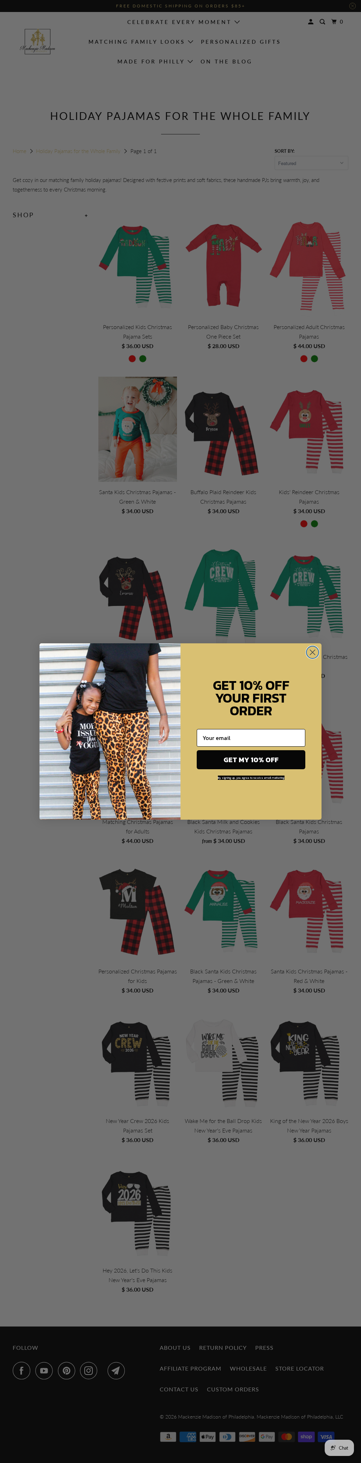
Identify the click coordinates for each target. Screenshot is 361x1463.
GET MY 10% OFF (251, 759)
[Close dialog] (312, 652)
